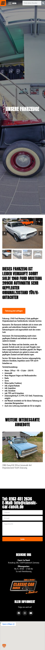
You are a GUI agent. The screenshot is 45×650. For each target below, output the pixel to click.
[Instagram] (24, 613)
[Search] (43, 3)
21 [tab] (40, 245)
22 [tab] (17, 247)
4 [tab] (9, 245)
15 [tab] (29, 245)
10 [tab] (20, 245)
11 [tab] (22, 245)
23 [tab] (19, 247)
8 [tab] (16, 245)
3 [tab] (7, 245)
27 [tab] (26, 247)
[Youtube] (30, 613)
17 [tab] (33, 245)
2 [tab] (5, 245)
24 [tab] (21, 247)
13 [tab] (25, 245)
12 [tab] (24, 245)
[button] (13, 311)
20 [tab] (38, 245)
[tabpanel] (22, 233)
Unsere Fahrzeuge (22, 108)
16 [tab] (31, 245)
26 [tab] (25, 247)
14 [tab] (27, 245)
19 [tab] (37, 245)
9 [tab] (18, 245)
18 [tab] (35, 245)
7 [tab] (14, 245)
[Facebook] (18, 613)
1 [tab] (3, 245)
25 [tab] (23, 247)
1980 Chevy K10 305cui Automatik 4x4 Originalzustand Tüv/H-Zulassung (17, 466)
